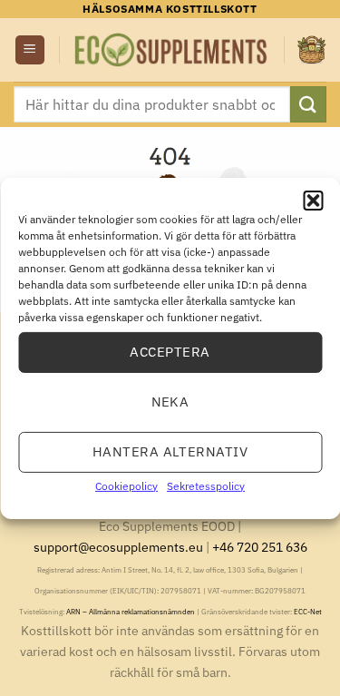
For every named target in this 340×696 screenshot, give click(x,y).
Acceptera (169, 351)
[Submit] (308, 104)
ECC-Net (308, 611)
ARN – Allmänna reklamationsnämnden (130, 611)
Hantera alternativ (170, 451)
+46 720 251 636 (259, 546)
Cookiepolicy (126, 485)
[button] (313, 200)
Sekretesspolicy (206, 485)
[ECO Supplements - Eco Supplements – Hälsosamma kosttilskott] (171, 50)
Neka (170, 401)
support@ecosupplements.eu (118, 546)
